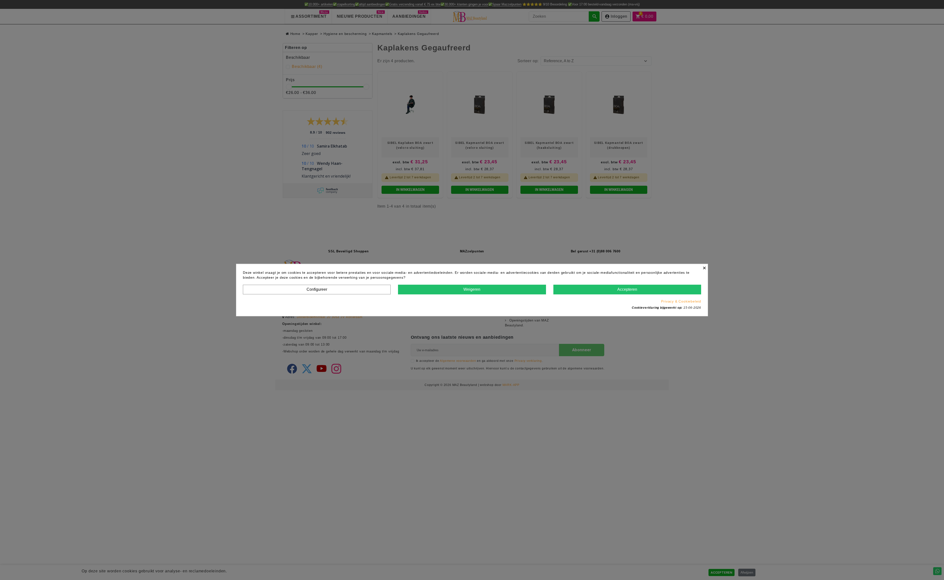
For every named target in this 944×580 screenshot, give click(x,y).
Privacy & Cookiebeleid (681, 301)
